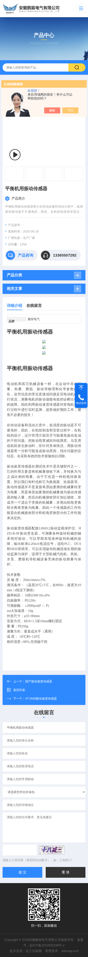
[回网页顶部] (81, 387)
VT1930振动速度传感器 (41, 698)
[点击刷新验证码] (52, 850)
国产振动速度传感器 (38, 681)
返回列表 (19, 690)
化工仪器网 (34, 951)
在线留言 (34, 305)
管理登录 (51, 951)
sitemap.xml (69, 951)
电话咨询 (81, 403)
